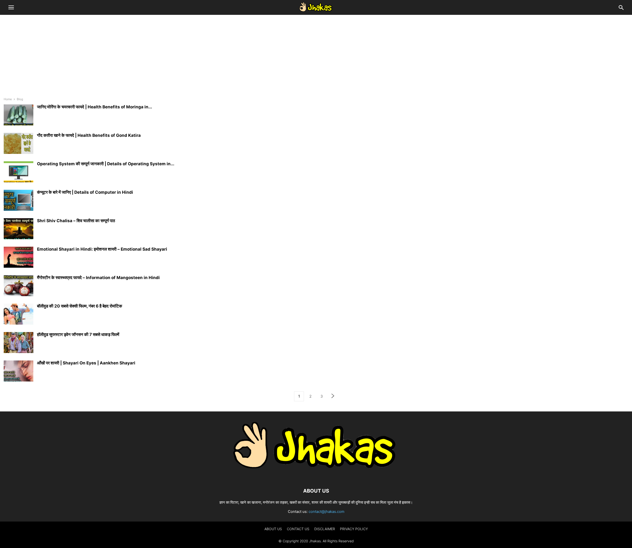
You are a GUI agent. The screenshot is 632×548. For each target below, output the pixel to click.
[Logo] (316, 476)
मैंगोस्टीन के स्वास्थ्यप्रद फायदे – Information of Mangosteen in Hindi (98, 277)
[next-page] (333, 396)
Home (8, 99)
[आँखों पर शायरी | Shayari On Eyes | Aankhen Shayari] (18, 371)
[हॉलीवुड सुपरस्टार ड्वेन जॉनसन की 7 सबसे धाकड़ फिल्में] (18, 343)
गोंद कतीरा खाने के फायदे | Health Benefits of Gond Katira (89, 135)
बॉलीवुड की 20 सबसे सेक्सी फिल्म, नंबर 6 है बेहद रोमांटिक (79, 306)
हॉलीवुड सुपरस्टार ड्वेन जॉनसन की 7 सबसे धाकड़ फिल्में (78, 334)
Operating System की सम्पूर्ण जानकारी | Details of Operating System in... (105, 163)
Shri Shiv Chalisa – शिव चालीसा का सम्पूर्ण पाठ (76, 220)
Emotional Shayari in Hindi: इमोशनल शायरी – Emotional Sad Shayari (102, 249)
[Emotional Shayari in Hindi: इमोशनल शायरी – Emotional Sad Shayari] (18, 258)
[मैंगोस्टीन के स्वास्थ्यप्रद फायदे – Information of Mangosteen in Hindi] (18, 286)
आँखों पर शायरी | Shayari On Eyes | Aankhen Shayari (86, 362)
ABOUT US (273, 529)
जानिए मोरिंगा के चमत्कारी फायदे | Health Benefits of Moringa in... (94, 106)
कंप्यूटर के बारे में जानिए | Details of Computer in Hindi (85, 192)
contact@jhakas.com (326, 511)
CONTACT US (298, 529)
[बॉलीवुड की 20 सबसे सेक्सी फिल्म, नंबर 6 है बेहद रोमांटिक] (18, 315)
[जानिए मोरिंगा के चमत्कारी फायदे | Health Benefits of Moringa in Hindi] (18, 115)
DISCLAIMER (324, 529)
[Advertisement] (316, 55)
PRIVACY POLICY (354, 529)
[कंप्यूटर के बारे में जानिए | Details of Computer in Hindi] (18, 201)
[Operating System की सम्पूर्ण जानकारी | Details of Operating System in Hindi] (18, 172)
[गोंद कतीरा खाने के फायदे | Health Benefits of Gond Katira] (18, 144)
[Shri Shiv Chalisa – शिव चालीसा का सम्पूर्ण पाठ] (18, 229)
